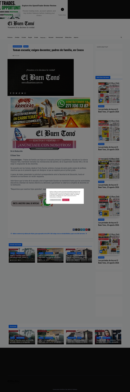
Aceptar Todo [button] (65, 199)
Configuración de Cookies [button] (55, 199)
